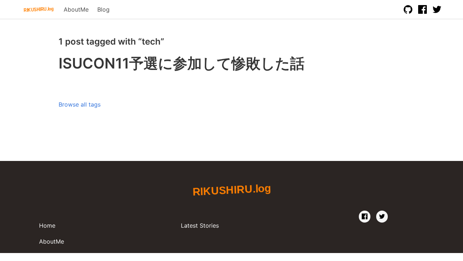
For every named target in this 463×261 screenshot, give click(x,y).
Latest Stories (200, 225)
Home (47, 225)
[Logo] (39, 9)
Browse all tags (80, 104)
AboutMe (76, 9)
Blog (103, 9)
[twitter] (382, 217)
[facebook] (364, 217)
